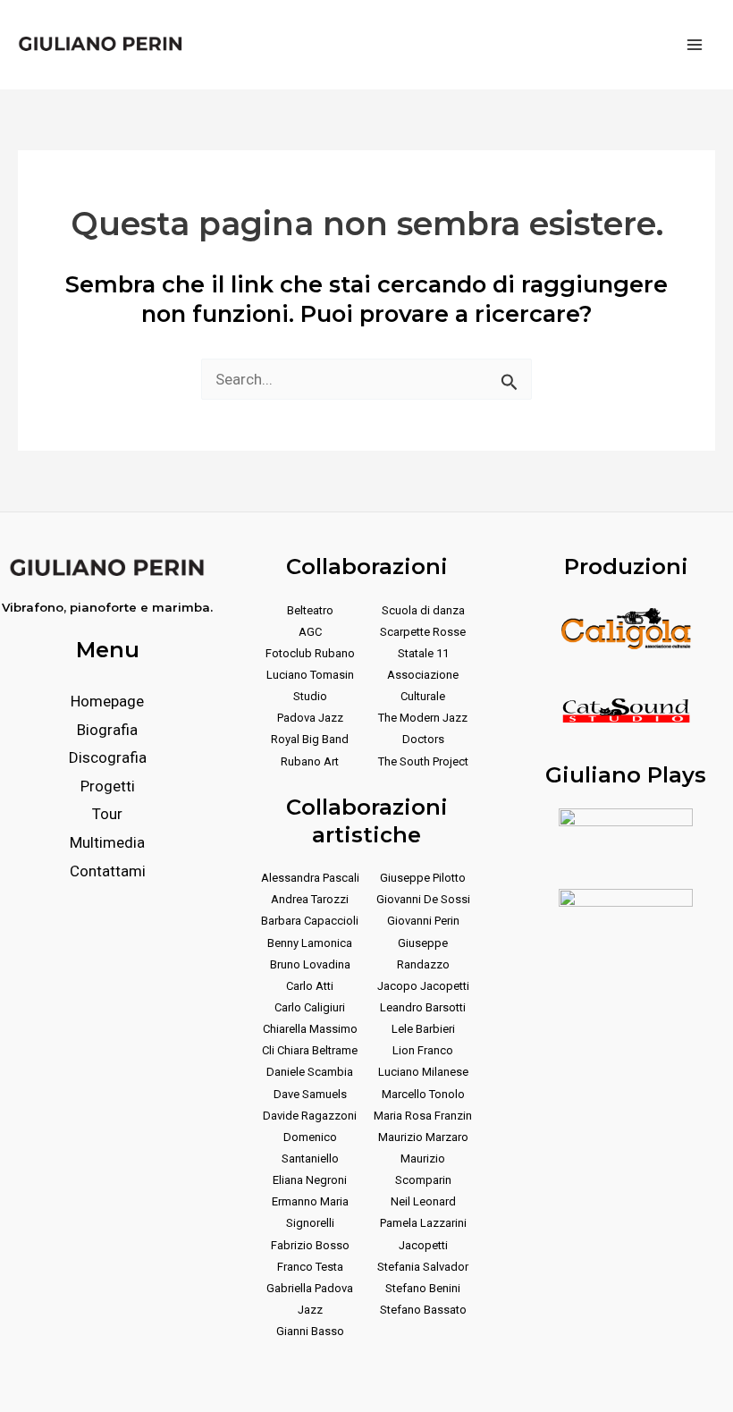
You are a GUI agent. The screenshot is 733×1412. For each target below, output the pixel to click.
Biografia (107, 730)
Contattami (108, 871)
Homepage (107, 701)
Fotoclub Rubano (310, 653)
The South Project (423, 761)
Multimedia (107, 842)
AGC (310, 631)
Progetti (107, 786)
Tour (107, 814)
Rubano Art (310, 761)
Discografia (108, 757)
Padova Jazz (310, 717)
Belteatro (310, 610)
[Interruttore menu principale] (695, 44)
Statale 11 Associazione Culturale (423, 675)
